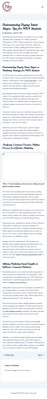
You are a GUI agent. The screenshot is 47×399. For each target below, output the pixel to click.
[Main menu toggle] (42, 7)
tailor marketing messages (13, 311)
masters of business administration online (29, 254)
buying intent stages (30, 81)
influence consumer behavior (18, 282)
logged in (15, 370)
